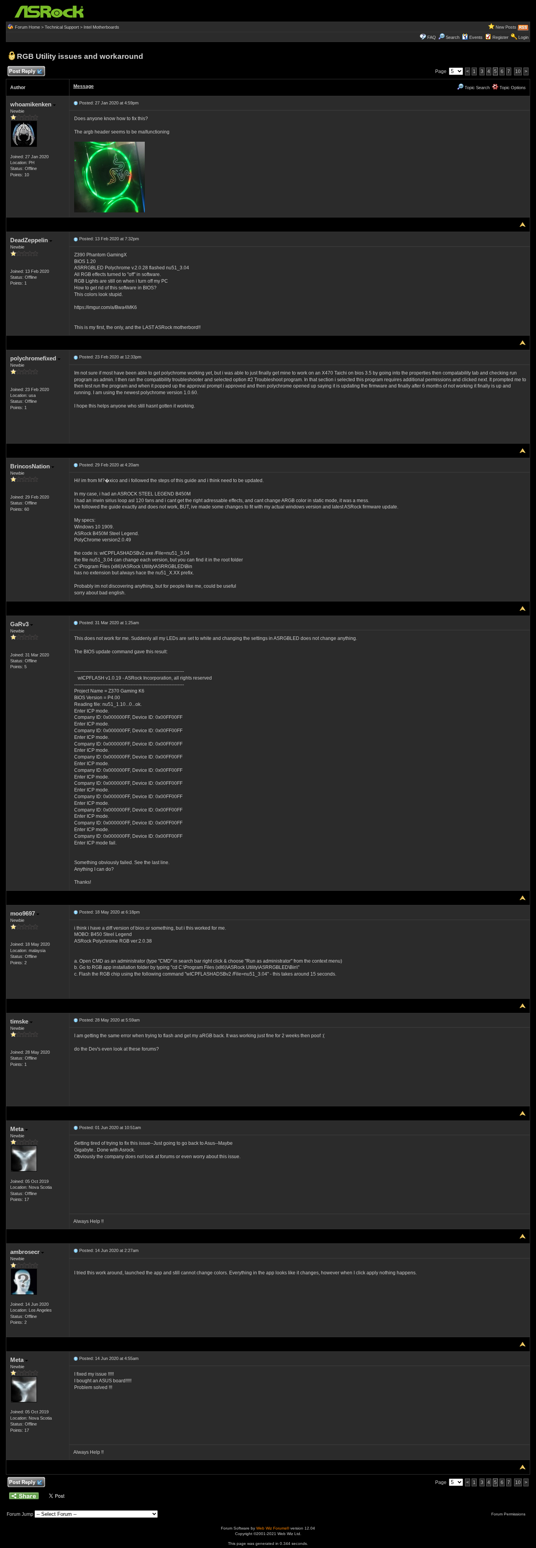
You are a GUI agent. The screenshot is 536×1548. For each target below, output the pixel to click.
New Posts (506, 27)
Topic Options (512, 87)
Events (476, 37)
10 (518, 71)
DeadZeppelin (29, 240)
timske (20, 1021)
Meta (17, 1129)
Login (523, 37)
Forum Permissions (509, 1514)
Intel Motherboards (101, 27)
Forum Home (27, 27)
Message (83, 86)
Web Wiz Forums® (272, 1528)
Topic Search (476, 87)
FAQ (431, 37)
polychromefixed (34, 358)
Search (452, 37)
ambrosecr (25, 1251)
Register (500, 37)
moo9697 (23, 913)
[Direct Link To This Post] (75, 103)
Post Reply (22, 71)
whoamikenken (31, 104)
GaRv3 (20, 624)
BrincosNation (30, 466)
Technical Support (62, 27)
